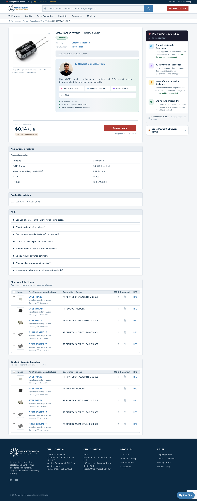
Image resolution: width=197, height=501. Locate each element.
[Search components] (148, 8)
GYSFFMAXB (35, 297)
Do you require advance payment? (32, 256)
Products (15, 16)
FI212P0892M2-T (38, 344)
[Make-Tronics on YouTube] (16, 480)
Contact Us (77, 16)
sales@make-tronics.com (19, 2)
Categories (16, 21)
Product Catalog (184, 2)
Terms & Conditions (166, 458)
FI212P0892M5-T (38, 332)
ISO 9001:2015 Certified (46, 2)
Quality (28, 16)
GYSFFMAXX (36, 320)
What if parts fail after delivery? (30, 227)
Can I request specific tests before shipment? (37, 234)
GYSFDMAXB (36, 308)
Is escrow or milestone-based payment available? (39, 270)
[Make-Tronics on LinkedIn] (11, 480)
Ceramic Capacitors (31, 21)
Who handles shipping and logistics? (33, 263)
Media (90, 16)
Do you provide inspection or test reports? (36, 241)
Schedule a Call (122, 88)
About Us (62, 16)
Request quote (120, 128)
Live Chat (65, 95)
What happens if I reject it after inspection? (36, 248)
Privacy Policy (164, 462)
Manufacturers (127, 462)
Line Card (171, 2)
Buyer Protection (45, 16)
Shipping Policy (164, 454)
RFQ (135, 297)
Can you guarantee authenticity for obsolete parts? (40, 220)
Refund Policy (163, 466)
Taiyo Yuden (46, 21)
